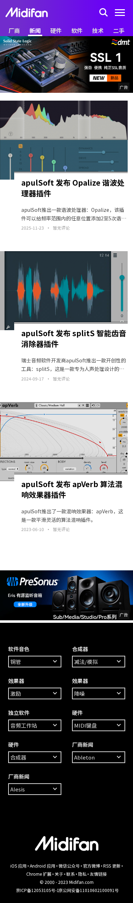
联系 (70, 874)
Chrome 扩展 (38, 874)
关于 (59, 874)
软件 (77, 30)
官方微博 (91, 866)
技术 (98, 30)
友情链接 (98, 874)
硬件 (56, 30)
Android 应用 (42, 866)
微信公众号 (69, 866)
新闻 (35, 30)
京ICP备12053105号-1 (37, 890)
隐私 (82, 874)
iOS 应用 (18, 866)
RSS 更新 (112, 866)
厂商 (14, 30)
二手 (118, 30)
